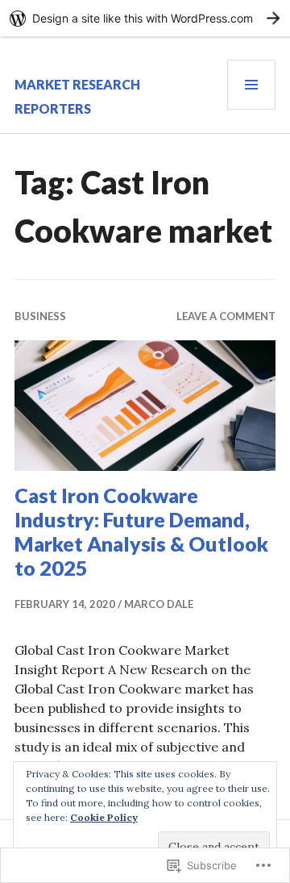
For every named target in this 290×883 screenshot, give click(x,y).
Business (40, 316)
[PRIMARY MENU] (251, 85)
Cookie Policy (104, 817)
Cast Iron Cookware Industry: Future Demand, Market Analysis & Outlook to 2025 (141, 531)
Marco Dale (158, 604)
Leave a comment (226, 316)
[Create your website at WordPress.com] (145, 18)
